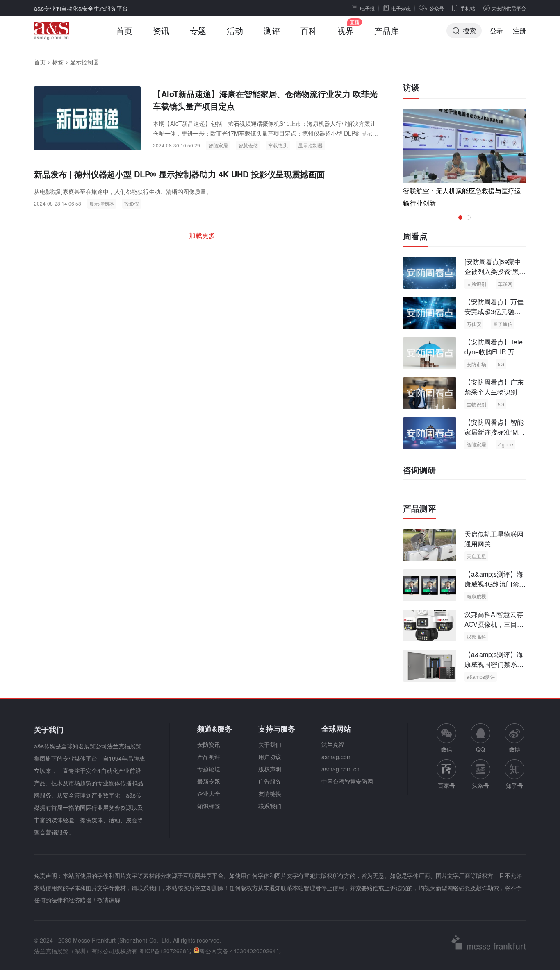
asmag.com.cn (340, 769)
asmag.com (336, 756)
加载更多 (202, 235)
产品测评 (419, 508)
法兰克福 (332, 744)
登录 (496, 30)
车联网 (505, 283)
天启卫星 (476, 556)
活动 (235, 30)
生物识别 (476, 404)
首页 (124, 30)
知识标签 (208, 806)
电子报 (367, 8)
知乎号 (514, 785)
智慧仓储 (248, 145)
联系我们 (269, 806)
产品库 (386, 30)
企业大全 (208, 793)
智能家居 (218, 145)
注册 (519, 30)
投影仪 (131, 203)
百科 (308, 30)
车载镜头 (278, 145)
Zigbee (505, 444)
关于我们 (269, 744)
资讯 (161, 30)
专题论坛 (208, 769)
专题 (198, 30)
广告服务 (269, 781)
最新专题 (208, 781)
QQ (480, 749)
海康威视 (476, 596)
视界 (345, 30)
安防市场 (476, 363)
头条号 (480, 785)
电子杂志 (401, 8)
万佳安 (474, 323)
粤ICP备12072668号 (165, 951)
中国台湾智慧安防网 (347, 781)
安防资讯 (208, 744)
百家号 (446, 785)
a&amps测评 (481, 676)
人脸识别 (476, 283)
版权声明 (269, 769)
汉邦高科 (476, 636)
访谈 (411, 87)
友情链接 (269, 793)
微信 (446, 738)
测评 (272, 30)
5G (501, 363)
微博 (514, 749)
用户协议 (269, 756)
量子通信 (502, 323)
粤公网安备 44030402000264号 (241, 951)
